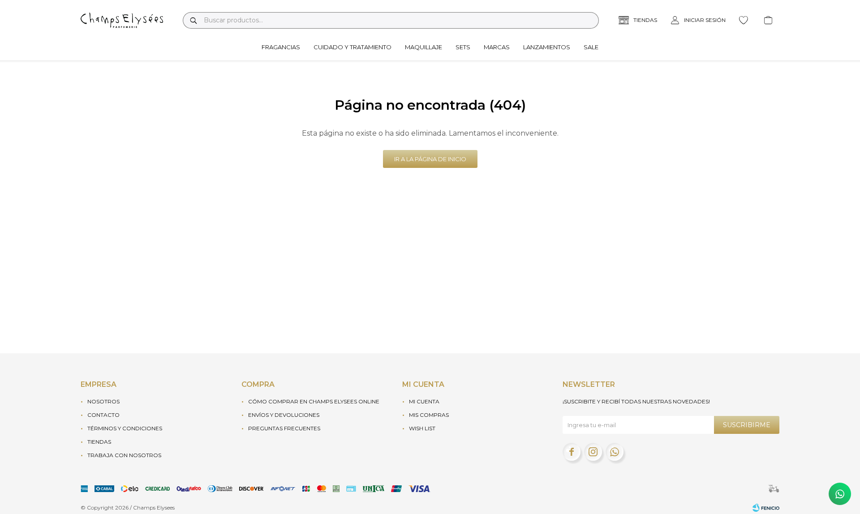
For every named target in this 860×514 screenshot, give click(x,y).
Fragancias (281, 47)
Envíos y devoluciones (283, 414)
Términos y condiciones (124, 428)
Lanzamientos (546, 47)
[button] (193, 20)
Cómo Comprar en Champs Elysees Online (313, 401)
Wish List (422, 428)
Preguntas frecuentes (284, 428)
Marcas (497, 47)
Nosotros (103, 401)
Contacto (103, 414)
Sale (591, 47)
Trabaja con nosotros (124, 455)
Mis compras (429, 414)
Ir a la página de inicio (430, 159)
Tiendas (99, 441)
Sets (463, 47)
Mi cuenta (424, 401)
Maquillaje (423, 47)
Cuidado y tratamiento (352, 47)
